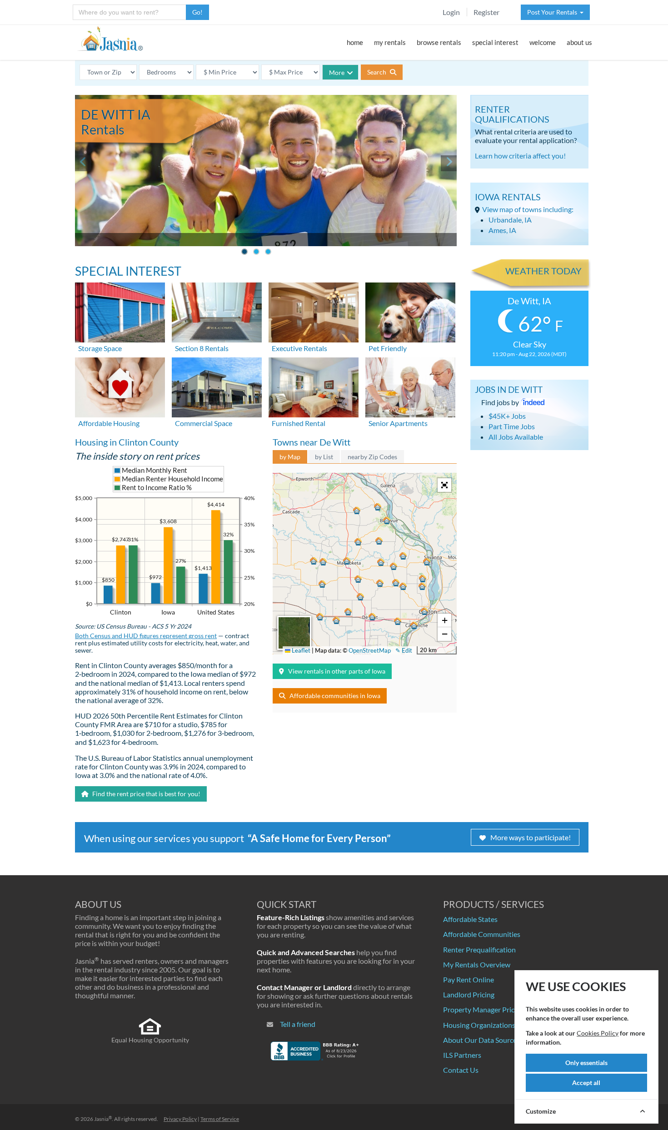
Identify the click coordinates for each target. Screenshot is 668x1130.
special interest (495, 42)
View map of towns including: (527, 209)
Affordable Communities (481, 934)
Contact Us (461, 1070)
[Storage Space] (120, 311)
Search (377, 72)
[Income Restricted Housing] (120, 386)
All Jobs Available (516, 436)
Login (451, 12)
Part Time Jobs (512, 426)
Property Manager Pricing (483, 1009)
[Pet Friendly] (410, 311)
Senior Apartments (398, 423)
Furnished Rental (298, 423)
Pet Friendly (388, 348)
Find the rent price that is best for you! (145, 794)
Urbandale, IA (510, 219)
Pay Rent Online (468, 979)
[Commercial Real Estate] (217, 386)
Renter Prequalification (479, 949)
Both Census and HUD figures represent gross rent (146, 635)
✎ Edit (403, 650)
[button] (424, 611)
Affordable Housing (109, 423)
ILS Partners (462, 1055)
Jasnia (103, 1118)
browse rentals (439, 42)
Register (486, 12)
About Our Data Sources (481, 1040)
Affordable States (470, 919)
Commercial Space (203, 423)
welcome (542, 42)
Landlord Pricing (468, 994)
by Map (289, 457)
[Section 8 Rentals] (217, 311)
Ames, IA (502, 230)
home (355, 42)
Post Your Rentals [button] (553, 12)
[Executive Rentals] (314, 311)
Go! (197, 12)
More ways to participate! (530, 837)
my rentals (390, 42)
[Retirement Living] (410, 386)
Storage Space (100, 348)
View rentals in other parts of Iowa (336, 671)
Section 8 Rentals (202, 348)
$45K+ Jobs (507, 415)
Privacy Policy (180, 1118)
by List (324, 457)
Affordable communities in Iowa (334, 695)
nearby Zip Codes (372, 457)
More (336, 72)
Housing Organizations (479, 1025)
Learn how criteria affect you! (520, 155)
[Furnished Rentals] (314, 386)
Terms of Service (219, 1118)
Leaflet (300, 650)
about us (579, 42)
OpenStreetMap (370, 650)
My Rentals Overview (476, 964)
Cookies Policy (597, 1033)
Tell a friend (297, 1024)
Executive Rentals (299, 348)
